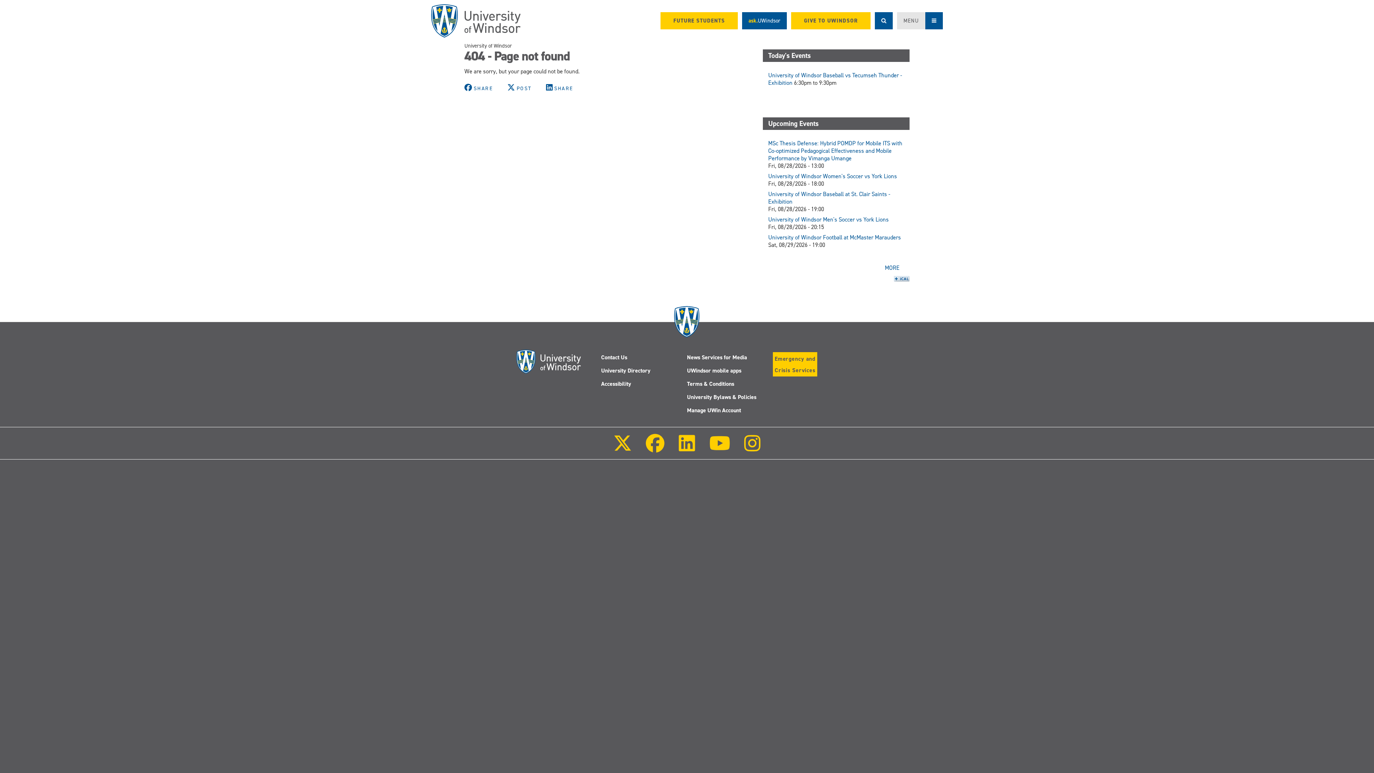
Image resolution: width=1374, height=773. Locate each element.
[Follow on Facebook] (655, 448)
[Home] (476, 21)
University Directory (626, 370)
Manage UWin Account (714, 410)
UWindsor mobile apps (714, 370)
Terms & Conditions (710, 384)
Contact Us (614, 357)
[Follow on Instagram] (752, 448)
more (892, 268)
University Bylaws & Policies (721, 397)
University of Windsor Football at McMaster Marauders (834, 237)
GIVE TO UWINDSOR (831, 20)
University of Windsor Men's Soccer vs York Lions (828, 219)
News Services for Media (717, 357)
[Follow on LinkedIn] (686, 448)
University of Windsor (488, 45)
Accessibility (616, 384)
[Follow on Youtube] (720, 448)
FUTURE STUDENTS (699, 20)
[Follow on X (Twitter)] (622, 448)
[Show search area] (884, 20)
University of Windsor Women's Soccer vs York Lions (832, 176)
